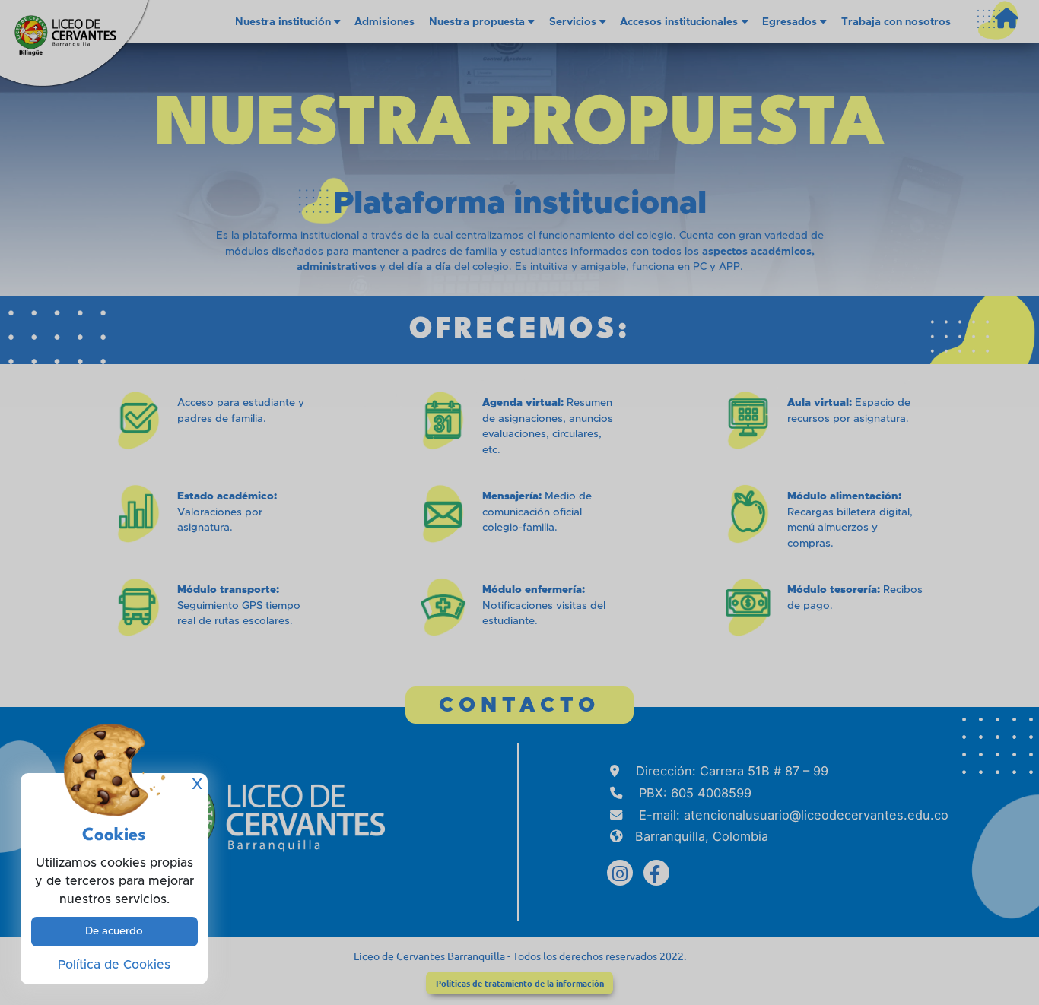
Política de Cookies (114, 965)
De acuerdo (114, 931)
